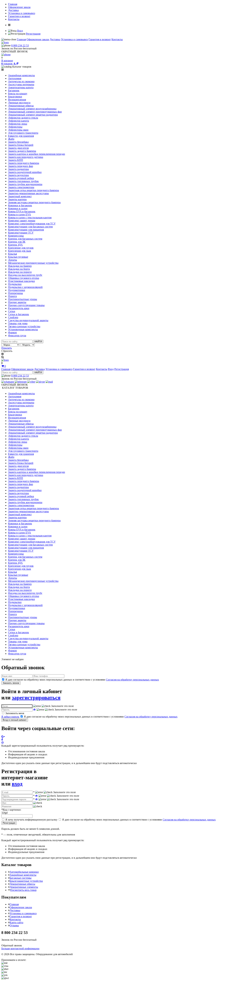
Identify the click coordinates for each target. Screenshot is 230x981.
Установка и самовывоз (21, 13)
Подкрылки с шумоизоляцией (25, 287)
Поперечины (15, 293)
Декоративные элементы (24, 887)
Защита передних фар (20, 166)
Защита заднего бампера (22, 151)
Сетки (11, 311)
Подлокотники (16, 290)
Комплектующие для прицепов (26, 229)
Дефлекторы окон (18, 129)
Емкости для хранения (21, 135)
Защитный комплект (20, 196)
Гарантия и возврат (19, 16)
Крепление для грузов (21, 247)
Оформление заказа (19, 7)
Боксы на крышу (17, 93)
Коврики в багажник (20, 205)
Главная (12, 4)
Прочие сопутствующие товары (26, 305)
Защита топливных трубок (23, 181)
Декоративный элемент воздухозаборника (32, 108)
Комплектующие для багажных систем (30, 226)
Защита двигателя (18, 148)
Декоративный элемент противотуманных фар (35, 111)
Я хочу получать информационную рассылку (31, 819)
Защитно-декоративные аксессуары (28, 193)
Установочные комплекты (23, 329)
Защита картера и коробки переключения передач (36, 154)
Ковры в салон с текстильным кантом (30, 217)
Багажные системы (20, 877)
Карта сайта (16, 922)
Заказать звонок (11, 683)
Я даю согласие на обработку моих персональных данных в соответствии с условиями (82, 679)
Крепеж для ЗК (16, 241)
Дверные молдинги (19, 102)
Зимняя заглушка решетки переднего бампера (34, 202)
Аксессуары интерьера (21, 84)
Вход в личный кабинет (15, 720)
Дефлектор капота (18, 120)
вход (17, 784)
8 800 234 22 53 (20, 45)
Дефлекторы (15, 126)
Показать (6, 347)
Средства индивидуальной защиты (28, 320)
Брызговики (15, 96)
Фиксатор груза (17, 335)
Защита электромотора (21, 187)
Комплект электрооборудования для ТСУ (32, 223)
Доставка (13, 10)
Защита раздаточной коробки (25, 172)
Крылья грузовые (18, 256)
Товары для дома (17, 323)
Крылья (12, 253)
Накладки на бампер (20, 265)
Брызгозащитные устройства (26, 881)
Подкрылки (15, 284)
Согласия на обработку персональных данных (132, 679)
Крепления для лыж (19, 250)
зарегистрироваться (36, 697)
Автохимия (14, 78)
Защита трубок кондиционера (25, 184)
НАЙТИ (38, 341)
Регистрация (33, 33)
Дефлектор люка (17, 123)
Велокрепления (17, 99)
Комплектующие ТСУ (21, 232)
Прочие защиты (17, 302)
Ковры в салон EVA (19, 214)
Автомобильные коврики (24, 871)
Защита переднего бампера (23, 163)
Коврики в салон (17, 208)
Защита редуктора (18, 175)
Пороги (12, 296)
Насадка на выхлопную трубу (25, 275)
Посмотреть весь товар (23, 890)
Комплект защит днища (21, 220)
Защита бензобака (18, 141)
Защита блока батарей (20, 145)
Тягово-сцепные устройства (24, 326)
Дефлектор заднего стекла (23, 117)
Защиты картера (17, 199)
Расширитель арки (18, 308)
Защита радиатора (18, 169)
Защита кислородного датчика (25, 157)
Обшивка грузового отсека (23, 278)
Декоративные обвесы (21, 105)
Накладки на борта (19, 269)
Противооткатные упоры (22, 299)
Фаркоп (12, 332)
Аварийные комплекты (21, 75)
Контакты (13, 19)
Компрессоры (16, 235)
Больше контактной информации (20, 948)
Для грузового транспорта (23, 132)
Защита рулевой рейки (21, 178)
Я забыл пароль (10, 716)
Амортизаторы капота (21, 87)
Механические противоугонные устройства (33, 262)
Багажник (13, 90)
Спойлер (13, 317)
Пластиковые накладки (21, 281)
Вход (20, 30)
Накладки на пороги (20, 272)
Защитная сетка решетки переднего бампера (33, 190)
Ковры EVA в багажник (21, 211)
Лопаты (12, 259)
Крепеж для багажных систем (25, 238)
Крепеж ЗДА (15, 244)
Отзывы (14, 925)
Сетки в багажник (18, 314)
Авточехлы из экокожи (21, 81)
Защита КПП (15, 160)
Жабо (11, 138)
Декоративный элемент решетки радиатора (33, 114)
